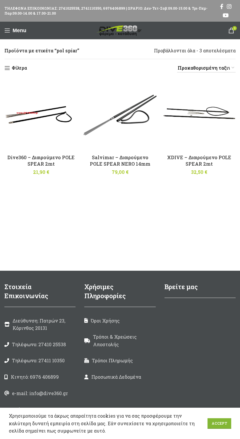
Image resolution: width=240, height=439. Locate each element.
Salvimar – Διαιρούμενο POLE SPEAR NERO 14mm (120, 160)
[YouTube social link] (225, 15)
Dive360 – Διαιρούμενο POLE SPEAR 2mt (41, 160)
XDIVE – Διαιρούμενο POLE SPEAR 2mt (199, 160)
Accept (219, 423)
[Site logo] (120, 30)
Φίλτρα (19, 68)
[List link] (40, 344)
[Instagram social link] (229, 6)
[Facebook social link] (221, 6)
